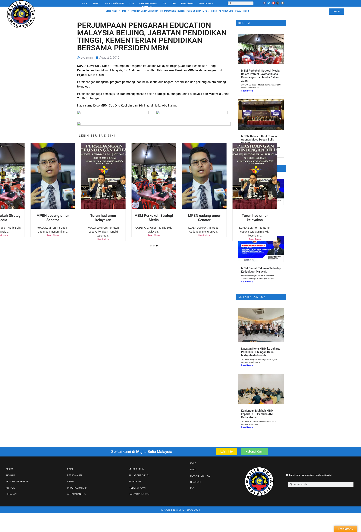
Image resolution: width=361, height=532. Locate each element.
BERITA (9, 469)
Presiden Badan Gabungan (144, 11)
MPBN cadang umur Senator (153, 217)
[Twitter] (268, 3)
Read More (53, 239)
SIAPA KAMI (135, 481)
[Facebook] (264, 3)
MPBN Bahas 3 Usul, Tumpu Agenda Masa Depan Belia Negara (259, 140)
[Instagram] (277, 3)
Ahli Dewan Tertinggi (148, 3)
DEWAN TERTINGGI (200, 475)
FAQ (174, 3)
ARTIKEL (10, 487)
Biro (164, 3)
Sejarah (96, 3)
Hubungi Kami (187, 3)
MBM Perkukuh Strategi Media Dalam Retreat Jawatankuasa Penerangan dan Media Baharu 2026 (260, 75)
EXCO (193, 463)
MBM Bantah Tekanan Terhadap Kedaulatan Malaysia (261, 270)
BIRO (193, 469)
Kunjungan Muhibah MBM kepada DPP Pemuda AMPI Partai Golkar (258, 414)
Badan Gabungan (206, 3)
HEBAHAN (11, 494)
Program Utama (168, 11)
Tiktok (246, 11)
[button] (151, 245)
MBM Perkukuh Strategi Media (103, 217)
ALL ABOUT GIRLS (139, 475)
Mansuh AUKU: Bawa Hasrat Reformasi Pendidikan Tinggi (259, 213)
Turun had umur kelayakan (53, 217)
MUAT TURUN (136, 469)
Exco (132, 3)
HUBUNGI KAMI (137, 487)
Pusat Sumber (194, 11)
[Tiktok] (282, 3)
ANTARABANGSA (76, 494)
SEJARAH (195, 482)
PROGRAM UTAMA (77, 487)
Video (214, 11)
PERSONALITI (74, 475)
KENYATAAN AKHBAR (17, 481)
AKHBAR (10, 475)
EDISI (70, 469)
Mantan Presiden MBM (114, 3)
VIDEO (70, 481)
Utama (84, 3)
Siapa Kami (111, 11)
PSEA (238, 11)
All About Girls (226, 11)
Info (124, 11)
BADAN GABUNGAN (139, 494)
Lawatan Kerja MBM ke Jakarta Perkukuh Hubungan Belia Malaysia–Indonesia (260, 352)
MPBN (205, 11)
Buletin (181, 11)
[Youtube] (273, 3)
